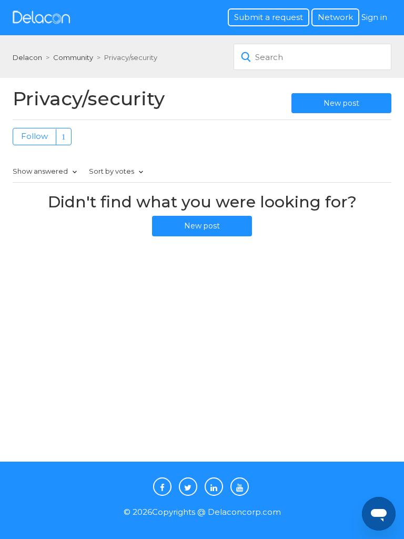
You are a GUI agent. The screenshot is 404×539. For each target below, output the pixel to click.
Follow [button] (34, 136)
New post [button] (341, 103)
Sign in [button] (374, 17)
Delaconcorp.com (244, 512)
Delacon (27, 57)
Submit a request (268, 17)
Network (335, 17)
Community (73, 57)
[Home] (41, 17)
